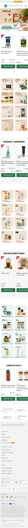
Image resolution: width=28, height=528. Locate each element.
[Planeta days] (21, 196)
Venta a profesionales (6, 468)
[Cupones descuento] (14, 27)
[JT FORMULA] (21, 352)
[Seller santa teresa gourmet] (21, 311)
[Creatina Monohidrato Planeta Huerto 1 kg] (7, 111)
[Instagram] (6, 488)
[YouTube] (13, 488)
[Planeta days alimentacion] (21, 223)
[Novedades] (7, 98)
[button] (2, 6)
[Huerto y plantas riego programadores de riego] (7, 311)
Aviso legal (3, 524)
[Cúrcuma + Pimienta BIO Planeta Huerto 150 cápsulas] (21, 125)
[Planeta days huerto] (7, 196)
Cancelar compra (21, 526)
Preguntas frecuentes (6, 461)
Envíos (3, 455)
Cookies (18, 524)
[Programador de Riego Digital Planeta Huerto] (21, 84)
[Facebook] (2, 488)
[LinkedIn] (10, 488)
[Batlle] (14, 16)
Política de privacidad (11, 524)
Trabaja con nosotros (6, 473)
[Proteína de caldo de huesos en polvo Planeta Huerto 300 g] (7, 84)
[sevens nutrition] (21, 324)
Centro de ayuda (6, 417)
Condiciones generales (6, 526)
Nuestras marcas (5, 437)
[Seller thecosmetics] (7, 338)
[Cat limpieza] (7, 223)
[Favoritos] (14, 36)
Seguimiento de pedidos (7, 452)
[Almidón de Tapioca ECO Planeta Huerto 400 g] (7, 125)
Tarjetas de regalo (7, 442)
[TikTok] (17, 488)
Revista (3, 434)
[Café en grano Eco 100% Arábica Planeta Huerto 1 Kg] (21, 111)
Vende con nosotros (6, 471)
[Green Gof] (21, 338)
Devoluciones (4, 458)
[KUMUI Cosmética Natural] (7, 352)
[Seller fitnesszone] (7, 324)
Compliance (4, 440)
